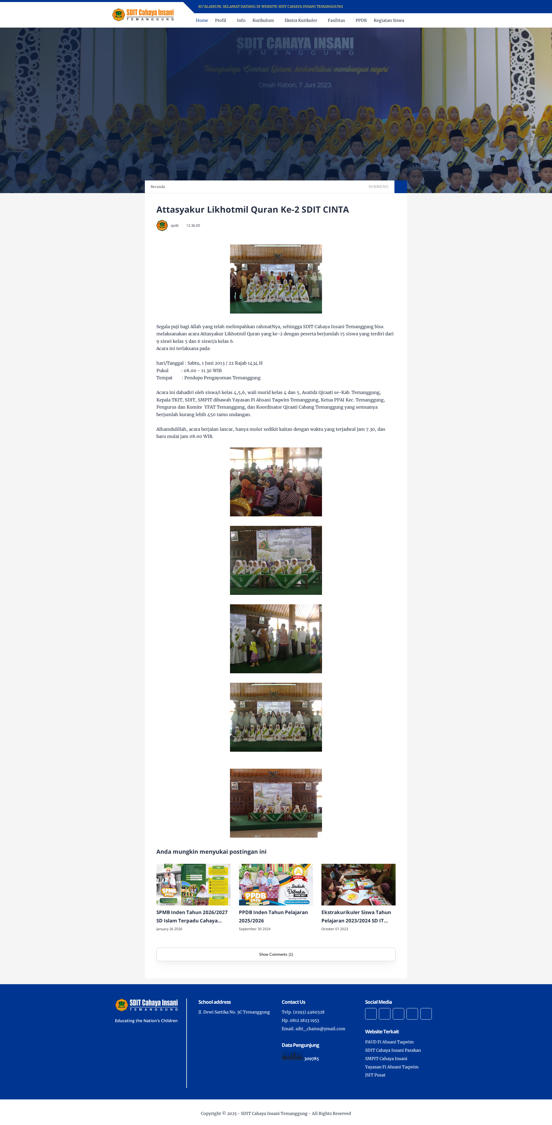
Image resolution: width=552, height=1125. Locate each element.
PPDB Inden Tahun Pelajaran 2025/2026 (273, 916)
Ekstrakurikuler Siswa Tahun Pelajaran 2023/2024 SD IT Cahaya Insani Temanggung (356, 917)
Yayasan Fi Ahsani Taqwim (392, 1067)
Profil (220, 20)
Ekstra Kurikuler (301, 20)
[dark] (435, 20)
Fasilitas (336, 20)
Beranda (158, 186)
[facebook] (372, 7)
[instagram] (387, 7)
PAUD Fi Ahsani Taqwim (389, 1042)
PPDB (361, 20)
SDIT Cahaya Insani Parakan (393, 1050)
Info (241, 20)
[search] (425, 20)
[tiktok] (412, 1014)
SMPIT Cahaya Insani (386, 1058)
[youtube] (394, 7)
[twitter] (379, 7)
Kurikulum (263, 20)
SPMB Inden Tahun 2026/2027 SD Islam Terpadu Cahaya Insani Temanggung (192, 917)
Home (202, 20)
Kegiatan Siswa (389, 20)
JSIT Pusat (375, 1075)
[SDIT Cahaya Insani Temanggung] (143, 14)
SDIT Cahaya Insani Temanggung (274, 1113)
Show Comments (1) (276, 954)
